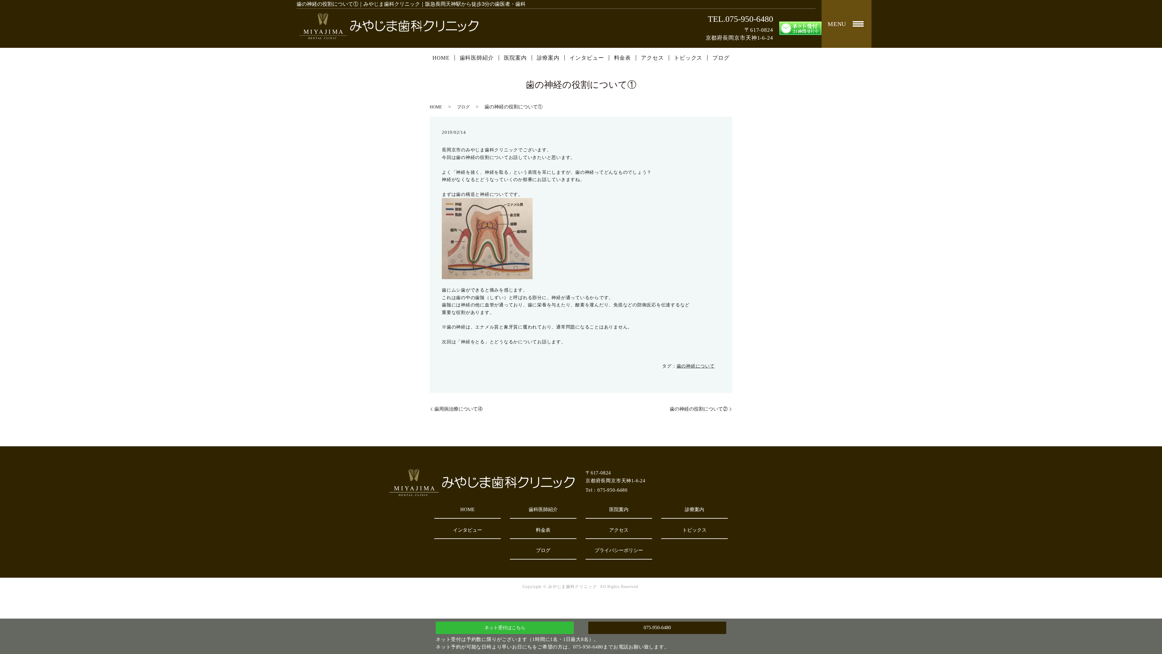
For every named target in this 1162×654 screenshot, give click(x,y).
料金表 (622, 58)
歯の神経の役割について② (699, 408)
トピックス (688, 58)
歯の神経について (696, 366)
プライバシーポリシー (619, 550)
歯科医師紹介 (477, 58)
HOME (441, 58)
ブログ (721, 58)
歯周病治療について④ (458, 408)
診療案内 (548, 58)
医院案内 (515, 58)
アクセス (652, 58)
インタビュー (587, 58)
